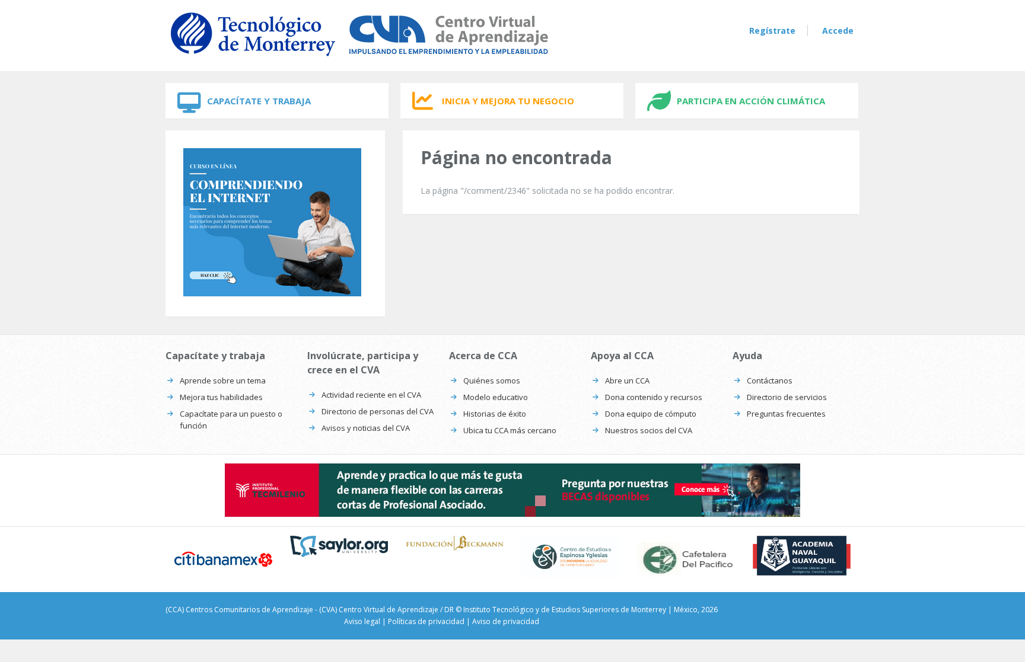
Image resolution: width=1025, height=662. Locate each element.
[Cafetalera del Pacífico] (686, 559)
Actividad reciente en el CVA (371, 394)
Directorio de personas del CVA (377, 411)
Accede (838, 30)
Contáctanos (769, 380)
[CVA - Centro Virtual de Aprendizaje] (359, 58)
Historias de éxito (494, 413)
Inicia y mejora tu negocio (508, 101)
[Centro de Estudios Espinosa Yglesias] (570, 557)
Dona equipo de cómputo (650, 413)
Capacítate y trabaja (259, 101)
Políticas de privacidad (426, 621)
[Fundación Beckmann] (454, 543)
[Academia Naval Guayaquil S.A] (802, 555)
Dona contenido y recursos (653, 397)
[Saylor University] (339, 546)
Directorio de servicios (787, 397)
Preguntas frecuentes (786, 413)
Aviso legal (362, 621)
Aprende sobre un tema (223, 380)
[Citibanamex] (223, 559)
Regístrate (772, 30)
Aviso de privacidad (505, 621)
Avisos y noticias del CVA (365, 428)
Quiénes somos (491, 380)
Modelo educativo (495, 397)
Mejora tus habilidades (221, 397)
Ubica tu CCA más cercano (509, 430)
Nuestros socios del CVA (648, 430)
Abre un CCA (627, 380)
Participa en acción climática (751, 101)
